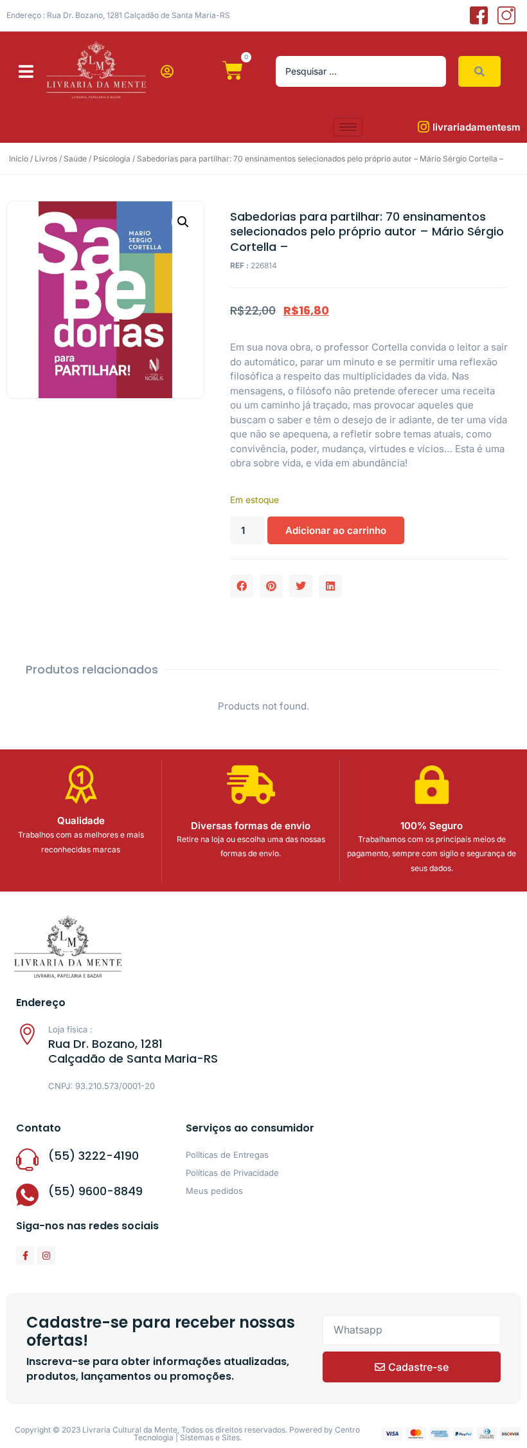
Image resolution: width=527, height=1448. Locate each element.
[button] (26, 71)
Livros (46, 158)
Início (18, 158)
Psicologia (111, 158)
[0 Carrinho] (232, 70)
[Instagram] (46, 1256)
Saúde (75, 158)
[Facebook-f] (25, 1256)
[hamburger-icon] (348, 127)
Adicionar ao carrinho (335, 530)
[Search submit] (479, 71)
